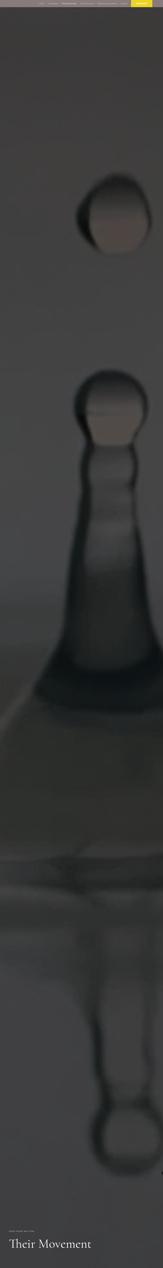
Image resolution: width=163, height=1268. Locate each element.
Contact (123, 3)
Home (41, 3)
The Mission (53, 3)
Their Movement (69, 3)
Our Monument (87, 3)
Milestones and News (107, 3)
